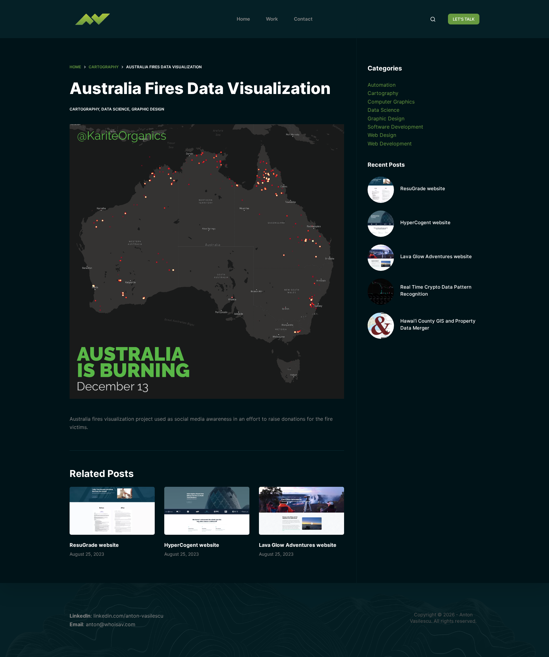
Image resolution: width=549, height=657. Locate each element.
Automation (382, 85)
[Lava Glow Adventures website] (301, 511)
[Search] (432, 19)
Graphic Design (148, 109)
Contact (303, 19)
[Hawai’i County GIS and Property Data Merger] (381, 325)
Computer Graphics (391, 101)
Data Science (115, 109)
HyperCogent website (191, 545)
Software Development (395, 127)
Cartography (84, 109)
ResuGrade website (94, 545)
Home (243, 19)
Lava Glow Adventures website (297, 545)
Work (272, 19)
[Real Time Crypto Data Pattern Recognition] (381, 291)
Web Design (382, 135)
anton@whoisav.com (110, 624)
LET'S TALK (464, 19)
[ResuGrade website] (112, 511)
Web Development (390, 143)
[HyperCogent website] (206, 511)
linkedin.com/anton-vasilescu (128, 616)
